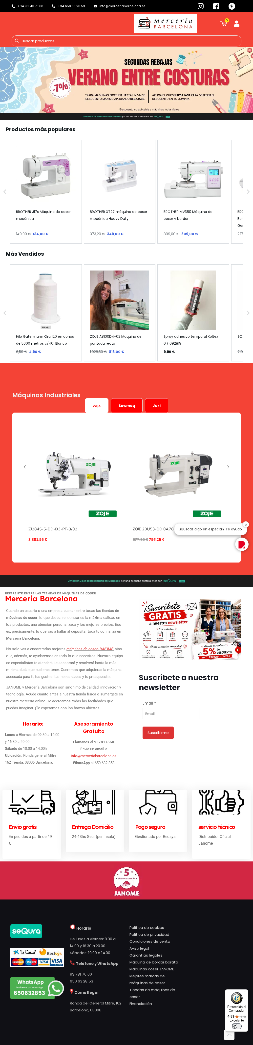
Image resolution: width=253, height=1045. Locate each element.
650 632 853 (104, 763)
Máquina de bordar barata (153, 962)
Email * (149, 703)
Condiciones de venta (149, 941)
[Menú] (245, 992)
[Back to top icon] (229, 1035)
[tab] (96, 405)
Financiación (140, 1003)
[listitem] (46, 192)
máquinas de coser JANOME (89, 649)
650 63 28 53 (81, 981)
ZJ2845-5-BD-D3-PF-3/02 (52, 529)
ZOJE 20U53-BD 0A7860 (156, 529)
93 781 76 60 (81, 974)
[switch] (237, 1026)
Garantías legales (145, 955)
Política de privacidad (149, 934)
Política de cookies (146, 927)
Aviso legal (139, 948)
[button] (5, 192)
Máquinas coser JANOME (151, 969)
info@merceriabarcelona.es (93, 756)
